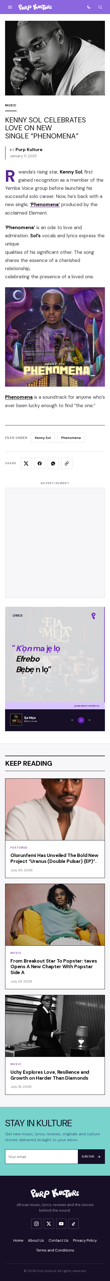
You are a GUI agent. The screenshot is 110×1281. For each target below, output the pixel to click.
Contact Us (59, 1240)
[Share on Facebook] (39, 463)
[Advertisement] (55, 543)
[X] (49, 1224)
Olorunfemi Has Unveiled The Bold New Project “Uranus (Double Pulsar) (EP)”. (54, 858)
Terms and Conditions (55, 1250)
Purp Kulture (29, 149)
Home (18, 1240)
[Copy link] (66, 463)
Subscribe (88, 1156)
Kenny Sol (43, 438)
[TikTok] (74, 1224)
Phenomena (71, 438)
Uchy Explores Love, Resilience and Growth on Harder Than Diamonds (49, 1075)
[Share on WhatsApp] (53, 463)
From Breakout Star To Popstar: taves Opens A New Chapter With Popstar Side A (53, 966)
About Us (36, 1240)
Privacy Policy (85, 1240)
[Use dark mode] (89, 7)
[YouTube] (61, 1224)
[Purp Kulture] (35, 7)
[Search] (100, 7)
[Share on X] (26, 463)
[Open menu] (10, 7)
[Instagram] (36, 1224)
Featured (19, 847)
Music (11, 105)
